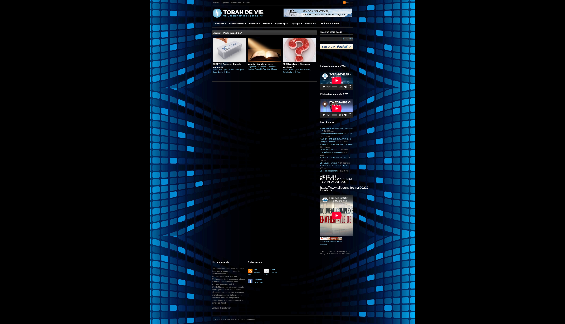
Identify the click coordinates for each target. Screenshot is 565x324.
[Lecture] (323, 86)
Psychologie (280, 24)
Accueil (216, 3)
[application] (336, 80)
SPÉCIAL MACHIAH (330, 24)
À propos (225, 3)
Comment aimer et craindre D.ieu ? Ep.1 (336, 134)
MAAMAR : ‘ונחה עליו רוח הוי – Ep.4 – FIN (336, 144)
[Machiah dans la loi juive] (264, 61)
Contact (246, 3)
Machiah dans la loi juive (260, 64)
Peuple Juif (310, 24)
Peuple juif (258, 69)
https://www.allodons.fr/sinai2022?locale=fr (344, 189)
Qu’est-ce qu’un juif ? (328, 150)
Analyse (215, 70)
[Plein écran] (349, 86)
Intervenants (236, 3)
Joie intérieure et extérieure (331, 152)
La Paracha (219, 24)
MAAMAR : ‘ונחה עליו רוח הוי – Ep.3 (333, 158)
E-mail (271, 272)
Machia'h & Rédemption (268, 67)
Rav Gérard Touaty (270, 69)
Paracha (231, 70)
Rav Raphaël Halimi (303, 70)
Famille (266, 24)
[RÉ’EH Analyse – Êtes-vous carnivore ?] (299, 61)
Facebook (258, 281)
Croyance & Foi (253, 67)
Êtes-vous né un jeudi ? (329, 163)
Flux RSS (349, 3)
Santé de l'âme (295, 72)
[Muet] (345, 86)
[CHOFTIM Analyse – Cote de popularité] (229, 61)
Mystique (296, 24)
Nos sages (223, 70)
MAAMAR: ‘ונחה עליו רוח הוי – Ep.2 (333, 166)
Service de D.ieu (236, 24)
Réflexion (253, 24)
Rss (254, 272)
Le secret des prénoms (329, 171)
